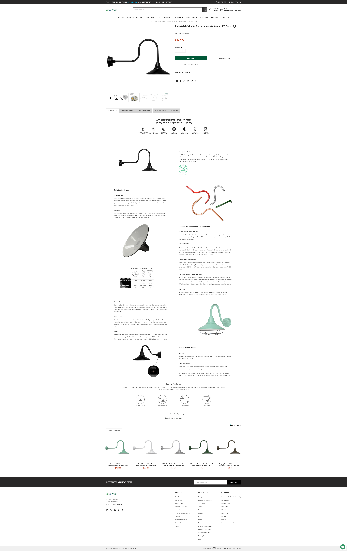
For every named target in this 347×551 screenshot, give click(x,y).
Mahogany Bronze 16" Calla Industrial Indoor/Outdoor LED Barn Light (229, 464)
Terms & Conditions (181, 519)
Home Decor (149, 17)
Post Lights (204, 17)
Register (238, 2)
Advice (200, 516)
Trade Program (179, 503)
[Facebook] (176, 81)
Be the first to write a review (173, 418)
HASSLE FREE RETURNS (146, 2)
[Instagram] (122, 510)
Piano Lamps (190, 17)
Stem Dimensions (161, 110)
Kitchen (214, 17)
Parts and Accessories (228, 523)
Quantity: (178, 47)
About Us (178, 497)
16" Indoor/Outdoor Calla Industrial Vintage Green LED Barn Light (201, 464)
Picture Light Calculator (205, 526)
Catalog (200, 513)
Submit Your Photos (204, 532)
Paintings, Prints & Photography (129, 17)
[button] (224, 58)
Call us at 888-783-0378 (115, 505)
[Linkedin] (192, 81)
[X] (188, 81)
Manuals (174, 110)
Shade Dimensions (143, 110)
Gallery (200, 506)
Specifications (127, 110)
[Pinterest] (195, 81)
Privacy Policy (179, 523)
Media (200, 519)
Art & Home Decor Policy (182, 513)
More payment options (191, 64)
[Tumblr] (118, 510)
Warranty (178, 510)
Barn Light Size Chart (204, 529)
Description (112, 110)
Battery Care (202, 536)
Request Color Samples (182, 72)
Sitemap (177, 526)
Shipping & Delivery (181, 506)
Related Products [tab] (114, 430)
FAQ (199, 539)
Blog (199, 510)
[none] (139, 58)
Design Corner (202, 497)
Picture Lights (164, 17)
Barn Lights (178, 17)
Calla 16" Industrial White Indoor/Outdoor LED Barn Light (146, 464)
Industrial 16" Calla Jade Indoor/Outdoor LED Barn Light (118, 464)
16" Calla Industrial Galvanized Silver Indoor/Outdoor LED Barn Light (173, 464)
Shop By (224, 17)
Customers (201, 503)
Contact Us (178, 500)
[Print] (184, 81)
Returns (177, 516)
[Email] (180, 81)
